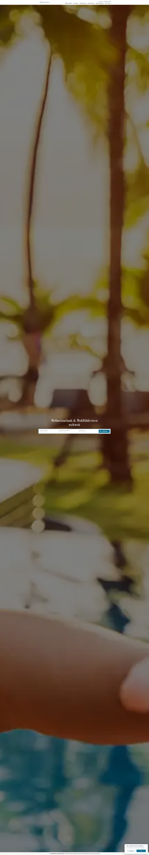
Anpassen (131, 850)
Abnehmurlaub (83, 3)
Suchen (104, 431)
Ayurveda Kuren (91, 3)
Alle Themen (108, 3)
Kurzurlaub (75, 3)
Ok (141, 850)
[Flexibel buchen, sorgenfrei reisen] (99, 853)
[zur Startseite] (44, 2)
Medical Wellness (100, 3)
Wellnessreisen (68, 3)
